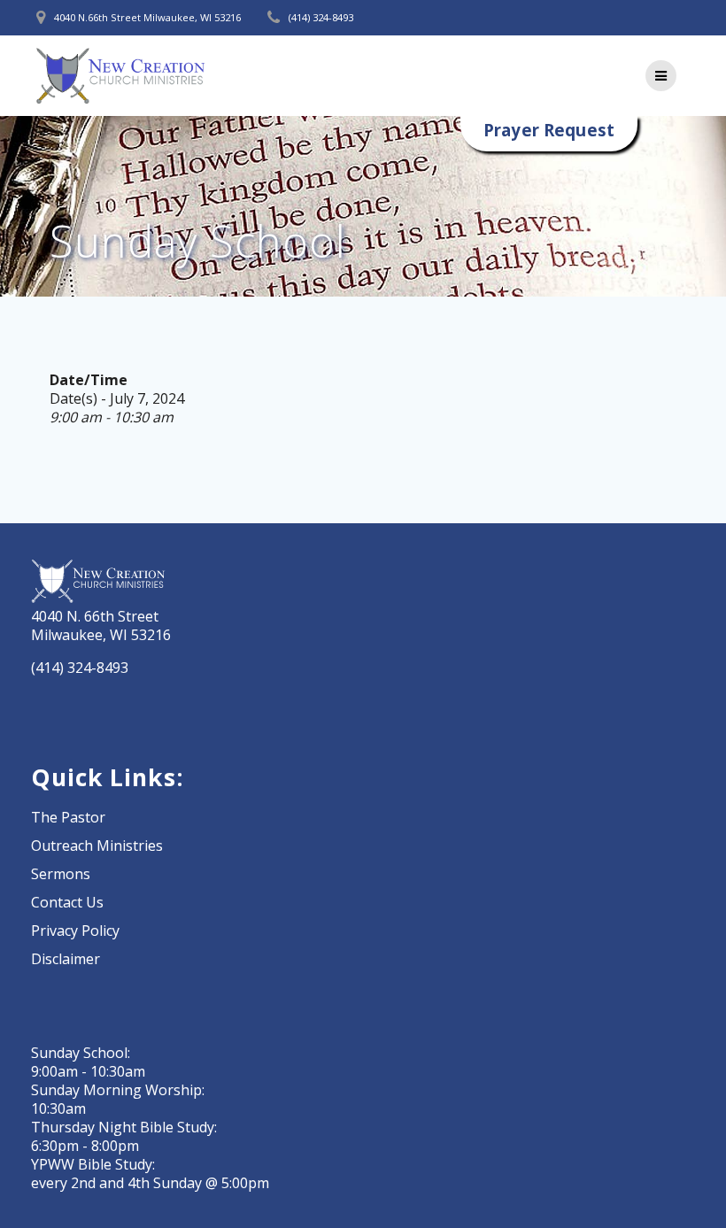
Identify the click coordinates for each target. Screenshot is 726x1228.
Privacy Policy (75, 930)
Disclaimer (65, 959)
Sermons (60, 874)
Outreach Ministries (97, 845)
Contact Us (67, 902)
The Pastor (68, 817)
